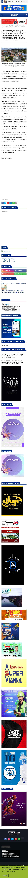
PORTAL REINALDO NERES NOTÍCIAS (10, 41)
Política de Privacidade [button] (8, 871)
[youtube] (7, 273)
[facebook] (20, 270)
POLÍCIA (9, 25)
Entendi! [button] (5, 875)
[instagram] (7, 270)
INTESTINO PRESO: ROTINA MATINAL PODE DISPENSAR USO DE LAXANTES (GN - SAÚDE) (12, 291)
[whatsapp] (20, 273)
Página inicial (4, 25)
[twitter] (12, 839)
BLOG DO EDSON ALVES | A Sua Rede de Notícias (13, 283)
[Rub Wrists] (22, 838)
